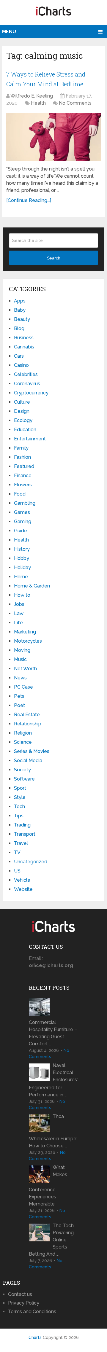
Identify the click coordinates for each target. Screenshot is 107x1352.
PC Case (23, 687)
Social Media (28, 760)
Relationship (27, 724)
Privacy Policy (23, 1303)
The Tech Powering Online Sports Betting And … (51, 1240)
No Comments (75, 103)
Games (22, 512)
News (20, 678)
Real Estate (27, 714)
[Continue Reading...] (28, 200)
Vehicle (22, 880)
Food (20, 494)
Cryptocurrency (31, 393)
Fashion (22, 457)
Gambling (24, 503)
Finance (23, 475)
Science (23, 742)
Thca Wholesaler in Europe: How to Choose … (53, 1131)
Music (20, 659)
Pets (19, 696)
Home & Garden (32, 586)
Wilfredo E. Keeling (31, 96)
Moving (22, 650)
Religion (23, 733)
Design (21, 411)
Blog (19, 328)
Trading (22, 825)
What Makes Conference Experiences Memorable (48, 1186)
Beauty (22, 319)
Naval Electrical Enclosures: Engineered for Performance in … (53, 1080)
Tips (18, 815)
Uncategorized (30, 861)
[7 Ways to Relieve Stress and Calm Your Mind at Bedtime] (53, 137)
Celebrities (26, 374)
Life (18, 622)
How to (22, 595)
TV (17, 852)
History (22, 549)
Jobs (19, 604)
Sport (20, 788)
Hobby (21, 558)
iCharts (35, 1337)
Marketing (25, 632)
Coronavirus (27, 383)
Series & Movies (31, 751)
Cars (19, 356)
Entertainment (30, 439)
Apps (20, 301)
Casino (21, 365)
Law (18, 613)
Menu (9, 31)
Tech (19, 806)
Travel (21, 843)
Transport (24, 834)
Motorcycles (28, 641)
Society (22, 770)
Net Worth (25, 668)
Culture (22, 402)
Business (24, 337)
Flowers (23, 485)
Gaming (22, 521)
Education (25, 429)
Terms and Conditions (32, 1311)
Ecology (23, 420)
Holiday (22, 567)
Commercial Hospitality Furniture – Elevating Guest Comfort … (53, 1033)
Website (23, 889)
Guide (20, 531)
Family (21, 448)
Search (53, 258)
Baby (20, 310)
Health (38, 103)
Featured (24, 466)
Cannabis (24, 347)
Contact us (20, 1294)
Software (24, 779)
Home (21, 576)
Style (20, 797)
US (17, 871)
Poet (19, 705)
